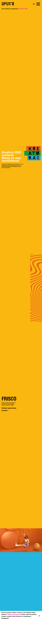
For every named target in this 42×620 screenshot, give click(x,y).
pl (33, 4)
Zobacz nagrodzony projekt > (7, 409)
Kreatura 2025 (12, 8)
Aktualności (8, 8)
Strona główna (4, 8)
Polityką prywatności (14, 614)
